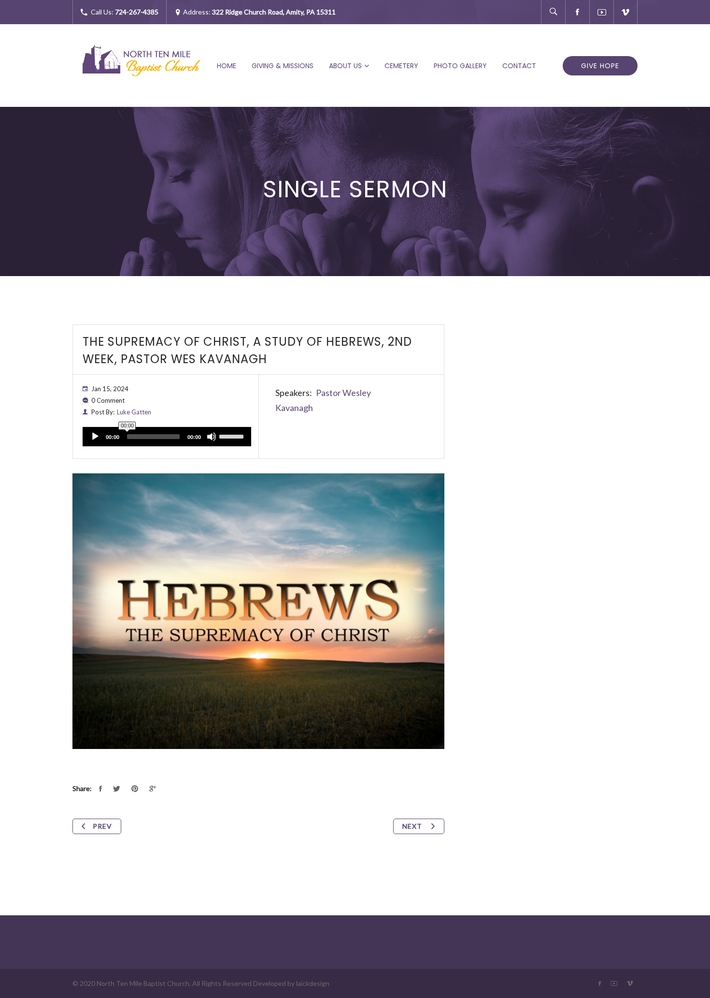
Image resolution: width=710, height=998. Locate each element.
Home (226, 66)
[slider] (232, 435)
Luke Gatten (134, 412)
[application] (167, 436)
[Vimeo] (625, 12)
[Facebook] (577, 12)
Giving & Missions (282, 66)
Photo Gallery (460, 66)
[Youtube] (601, 12)
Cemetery (401, 66)
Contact (519, 66)
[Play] (95, 436)
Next (413, 826)
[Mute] (211, 436)
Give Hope (600, 66)
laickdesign (312, 983)
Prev (102, 826)
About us (345, 66)
